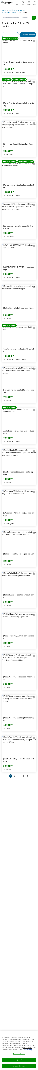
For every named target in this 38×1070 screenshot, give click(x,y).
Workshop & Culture (9, 12)
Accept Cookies (19, 1066)
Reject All (19, 1060)
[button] (7, 775)
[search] (34, 18)
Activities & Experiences (17, 10)
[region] (19, 1050)
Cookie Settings (19, 1054)
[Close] (35, 1034)
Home (4, 10)
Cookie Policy (27, 1050)
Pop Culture (23, 12)
